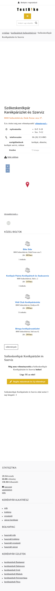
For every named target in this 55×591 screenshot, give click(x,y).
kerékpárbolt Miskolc (13, 574)
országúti (8, 516)
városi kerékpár (11, 520)
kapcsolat (8, 487)
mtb (6, 508)
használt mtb (10, 535)
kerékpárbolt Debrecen (14, 566)
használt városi (11, 547)
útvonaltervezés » (11, 214)
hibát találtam (12, 157)
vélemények (11, 347)
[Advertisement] (27, 72)
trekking (7, 512)
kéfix (4, 493)
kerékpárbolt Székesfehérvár (23, 33)
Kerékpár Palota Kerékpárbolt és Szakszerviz (27, 276)
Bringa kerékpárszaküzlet (27, 329)
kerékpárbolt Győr (12, 570)
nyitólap (5, 33)
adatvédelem (7, 490)
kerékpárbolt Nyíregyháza (15, 578)
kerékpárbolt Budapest (14, 562)
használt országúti (12, 543)
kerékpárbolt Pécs (12, 582)
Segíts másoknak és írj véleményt (29, 381)
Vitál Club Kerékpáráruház (27, 302)
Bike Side (27, 249)
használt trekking (11, 539)
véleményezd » (41, 123)
